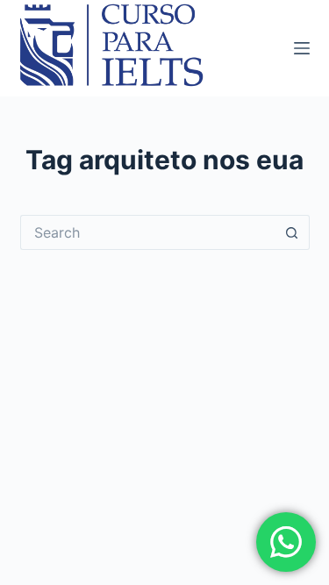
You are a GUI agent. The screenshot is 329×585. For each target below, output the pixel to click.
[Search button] (292, 232)
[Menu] (302, 48)
